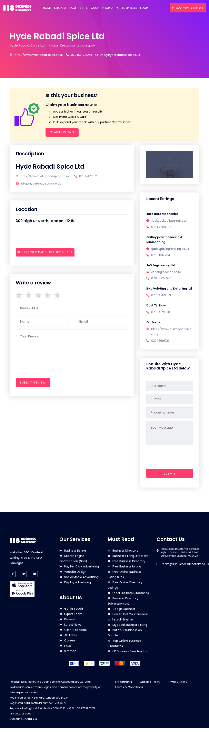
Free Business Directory (128, 561)
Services (60, 8)
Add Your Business (190, 7)
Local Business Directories (130, 593)
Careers (70, 640)
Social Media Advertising (81, 577)
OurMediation (156, 322)
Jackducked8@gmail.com (169, 221)
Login (144, 8)
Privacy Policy (177, 682)
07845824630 (161, 278)
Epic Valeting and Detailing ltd (169, 288)
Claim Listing (62, 132)
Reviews (70, 619)
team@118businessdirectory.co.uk (185, 564)
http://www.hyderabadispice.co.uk (38, 55)
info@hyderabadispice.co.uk (120, 55)
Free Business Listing (126, 566)
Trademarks (123, 682)
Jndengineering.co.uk (166, 272)
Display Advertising (77, 582)
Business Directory (125, 550)
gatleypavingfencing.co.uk (170, 249)
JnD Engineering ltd (160, 265)
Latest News (72, 625)
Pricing (107, 8)
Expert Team (73, 614)
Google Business (124, 609)
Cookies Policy (150, 682)
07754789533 (161, 295)
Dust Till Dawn (157, 305)
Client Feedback (75, 630)
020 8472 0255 (81, 55)
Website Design (75, 572)
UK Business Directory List (130, 651)
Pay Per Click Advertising (81, 566)
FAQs (73, 8)
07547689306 (161, 227)
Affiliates (70, 635)
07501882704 (160, 255)
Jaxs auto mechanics (162, 214)
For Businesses (126, 8)
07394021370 (160, 312)
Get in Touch (89, 8)
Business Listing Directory (130, 556)
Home (47, 8)
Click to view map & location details (45, 252)
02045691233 (160, 341)
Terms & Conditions (129, 687)
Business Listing (75, 550)
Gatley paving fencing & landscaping (164, 239)
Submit (169, 474)
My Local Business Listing (129, 625)
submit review (33, 382)
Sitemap (70, 651)
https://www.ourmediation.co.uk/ (171, 331)
